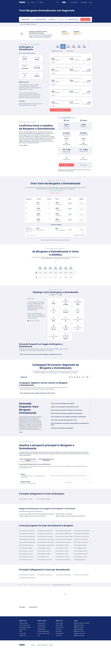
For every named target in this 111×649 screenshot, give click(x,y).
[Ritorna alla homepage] (23, 2)
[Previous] (36, 268)
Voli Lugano (59, 631)
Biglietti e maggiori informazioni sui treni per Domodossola (70, 516)
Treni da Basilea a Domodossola (63, 530)
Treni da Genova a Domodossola (63, 542)
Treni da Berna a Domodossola (44, 533)
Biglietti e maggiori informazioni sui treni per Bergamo (33, 516)
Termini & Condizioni (42, 645)
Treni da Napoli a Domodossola (81, 533)
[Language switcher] (64, 2)
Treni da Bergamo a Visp (80, 559)
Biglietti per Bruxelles (79, 633)
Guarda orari (25, 77)
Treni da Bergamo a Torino (61, 554)
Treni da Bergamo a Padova (25, 499)
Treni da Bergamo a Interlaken (26, 556)
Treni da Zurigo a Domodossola (26, 530)
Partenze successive (79, 235)
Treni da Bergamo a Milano (43, 499)
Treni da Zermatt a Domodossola (27, 542)
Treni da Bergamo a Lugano (44, 554)
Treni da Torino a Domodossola (81, 536)
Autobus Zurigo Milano (43, 631)
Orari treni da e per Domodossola (42, 585)
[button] (53, 19)
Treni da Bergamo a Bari (43, 556)
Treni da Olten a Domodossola (81, 542)
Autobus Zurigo (41, 623)
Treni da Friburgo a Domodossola (63, 539)
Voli (37, 2)
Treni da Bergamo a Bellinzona (62, 559)
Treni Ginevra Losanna (25, 627)
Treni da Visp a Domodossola (26, 545)
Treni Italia (30, 585)
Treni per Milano (23, 623)
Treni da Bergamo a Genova (26, 559)
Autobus (32, 2)
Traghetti (41, 2)
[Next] (89, 46)
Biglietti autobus (42, 620)
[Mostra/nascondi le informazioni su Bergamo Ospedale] (89, 482)
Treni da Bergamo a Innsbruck (44, 559)
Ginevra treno (22, 629)
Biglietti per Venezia (79, 635)
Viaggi (75, 620)
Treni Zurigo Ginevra (24, 625)
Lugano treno (22, 633)
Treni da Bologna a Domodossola (27, 539)
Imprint (33, 645)
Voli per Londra (60, 627)
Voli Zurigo (58, 629)
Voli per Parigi (59, 623)
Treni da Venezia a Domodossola (45, 536)
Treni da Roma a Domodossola (26, 533)
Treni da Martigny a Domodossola (45, 545)
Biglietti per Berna (78, 629)
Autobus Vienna (42, 627)
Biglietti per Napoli (78, 625)
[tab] (57, 50)
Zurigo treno (22, 635)
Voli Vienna (58, 635)
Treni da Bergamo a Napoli (61, 551)
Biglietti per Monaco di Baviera (81, 623)
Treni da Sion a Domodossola (81, 539)
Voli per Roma (59, 625)
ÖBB (20, 631)
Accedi (90, 2)
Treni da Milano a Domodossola (45, 530)
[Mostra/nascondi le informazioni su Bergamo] (89, 475)
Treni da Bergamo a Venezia (26, 554)
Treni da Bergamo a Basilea (25, 548)
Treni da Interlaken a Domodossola (45, 539)
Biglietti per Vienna (79, 627)
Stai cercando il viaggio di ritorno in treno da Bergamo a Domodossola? (37, 514)
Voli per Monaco (60, 633)
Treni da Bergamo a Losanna (26, 551)
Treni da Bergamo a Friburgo (62, 556)
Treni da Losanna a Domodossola (63, 533)
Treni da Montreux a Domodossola (45, 542)
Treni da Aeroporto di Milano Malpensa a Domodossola (68, 536)
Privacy (51, 645)
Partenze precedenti (32, 235)
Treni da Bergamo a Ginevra (44, 548)
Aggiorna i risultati (55, 193)
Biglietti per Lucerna (79, 631)
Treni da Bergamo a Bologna (81, 554)
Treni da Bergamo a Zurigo (61, 545)
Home (20, 585)
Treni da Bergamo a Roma (61, 548)
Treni (28, 2)
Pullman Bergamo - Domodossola (64, 514)
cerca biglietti (25, 60)
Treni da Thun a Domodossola (81, 574)
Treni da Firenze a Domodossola (27, 536)
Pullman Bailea (41, 629)
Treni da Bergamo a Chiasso (80, 556)
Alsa (39, 635)
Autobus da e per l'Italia (44, 633)
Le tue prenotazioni (74, 2)
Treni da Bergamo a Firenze (80, 551)
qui (69, 240)
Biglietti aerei (59, 620)
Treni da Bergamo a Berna (80, 548)
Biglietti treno (23, 620)
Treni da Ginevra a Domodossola (82, 530)
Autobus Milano (42, 625)
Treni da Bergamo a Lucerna (44, 551)
